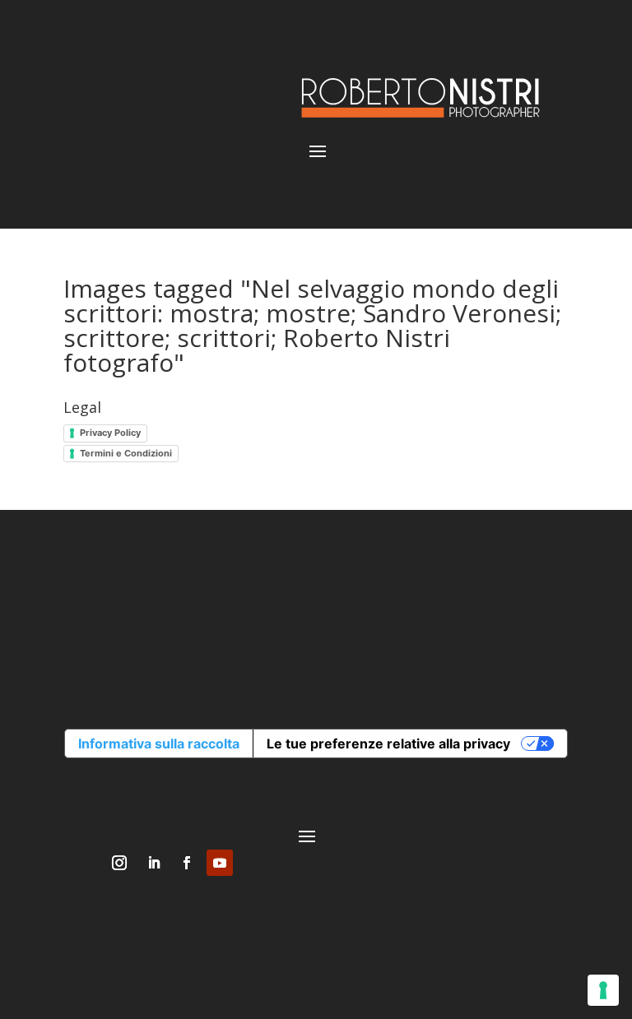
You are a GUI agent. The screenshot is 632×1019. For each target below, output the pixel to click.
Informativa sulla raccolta (158, 743)
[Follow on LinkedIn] (154, 863)
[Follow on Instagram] (119, 863)
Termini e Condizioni (126, 453)
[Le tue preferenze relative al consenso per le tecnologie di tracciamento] (603, 990)
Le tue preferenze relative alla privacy (388, 743)
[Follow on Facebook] (187, 863)
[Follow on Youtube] (220, 863)
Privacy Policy (110, 432)
